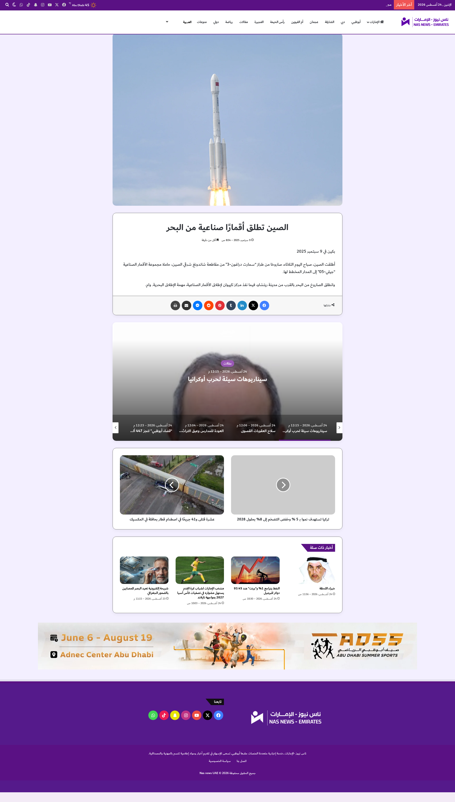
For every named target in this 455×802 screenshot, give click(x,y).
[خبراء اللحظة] (311, 570)
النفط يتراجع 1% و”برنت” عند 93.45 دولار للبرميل (257, 591)
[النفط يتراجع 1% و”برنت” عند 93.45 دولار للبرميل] (255, 570)
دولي (216, 22)
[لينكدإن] (242, 305)
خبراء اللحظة (327, 588)
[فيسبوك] (264, 305)
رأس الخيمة (277, 22)
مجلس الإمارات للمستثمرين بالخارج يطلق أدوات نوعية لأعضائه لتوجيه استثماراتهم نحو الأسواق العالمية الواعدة (311, 4)
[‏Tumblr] (231, 305)
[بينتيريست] (220, 305)
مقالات (243, 22)
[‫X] (253, 305)
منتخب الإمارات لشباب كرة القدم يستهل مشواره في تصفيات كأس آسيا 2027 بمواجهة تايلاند (200, 593)
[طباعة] (175, 305)
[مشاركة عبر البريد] (186, 305)
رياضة (229, 22)
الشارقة (329, 22)
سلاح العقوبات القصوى (227, 379)
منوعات (202, 22)
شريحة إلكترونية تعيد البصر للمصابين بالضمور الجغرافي (145, 591)
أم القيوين (297, 22)
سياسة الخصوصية (220, 761)
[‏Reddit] (209, 305)
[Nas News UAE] (424, 22)
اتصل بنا (241, 761)
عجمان (314, 22)
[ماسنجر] (197, 305)
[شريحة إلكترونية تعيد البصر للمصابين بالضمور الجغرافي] (144, 570)
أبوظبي (355, 22)
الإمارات (375, 22)
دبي (343, 22)
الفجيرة (259, 22)
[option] (227, 381)
